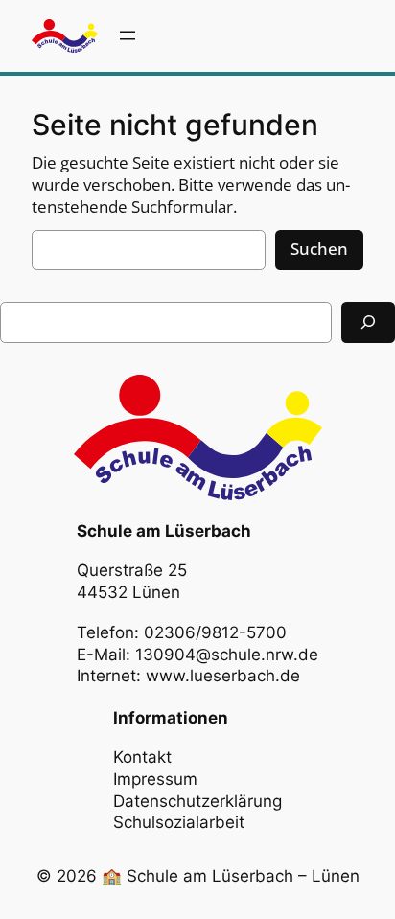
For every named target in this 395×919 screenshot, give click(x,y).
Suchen (319, 249)
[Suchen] (368, 322)
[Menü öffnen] (127, 35)
